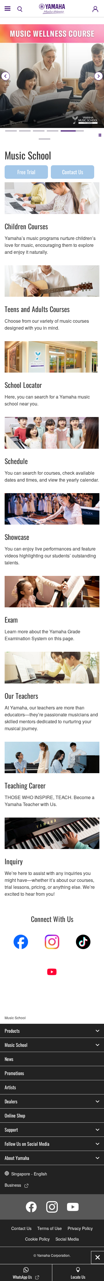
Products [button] (12, 1030)
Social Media (67, 1239)
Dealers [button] (11, 1101)
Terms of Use (49, 1228)
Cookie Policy (37, 1239)
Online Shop (15, 1115)
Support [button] (11, 1129)
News (9, 1058)
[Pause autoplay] (100, 135)
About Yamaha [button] (17, 1157)
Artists (10, 1087)
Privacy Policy (80, 1228)
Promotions (14, 1073)
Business (13, 1185)
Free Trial (26, 172)
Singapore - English (29, 1174)
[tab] (11, 131)
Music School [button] (16, 1044)
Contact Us (72, 172)
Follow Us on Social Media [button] (27, 1143)
